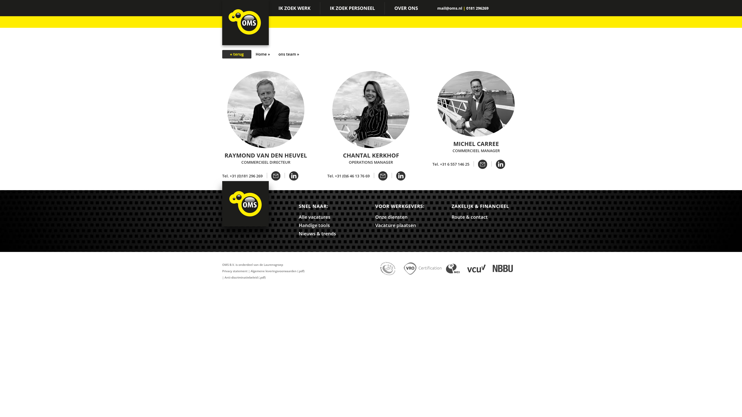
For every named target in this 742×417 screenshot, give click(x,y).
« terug (237, 54)
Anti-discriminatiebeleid (241, 277)
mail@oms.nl (449, 8)
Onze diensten (391, 217)
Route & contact (470, 217)
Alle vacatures (314, 217)
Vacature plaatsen (395, 225)
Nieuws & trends (317, 233)
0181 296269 (477, 8)
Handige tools (314, 225)
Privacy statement (235, 271)
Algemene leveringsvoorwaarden (274, 271)
